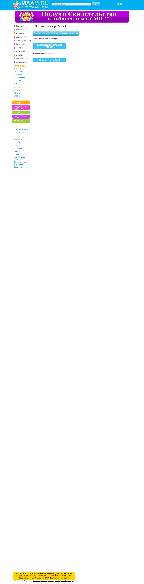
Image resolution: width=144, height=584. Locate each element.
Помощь (17, 145)
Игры (16, 84)
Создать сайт (20, 117)
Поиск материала (21, 129)
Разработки (18, 72)
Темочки (20, 48)
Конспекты (21, 44)
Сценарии (18, 75)
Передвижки (22, 59)
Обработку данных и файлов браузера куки (60, 581)
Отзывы (17, 151)
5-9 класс (17, 93)
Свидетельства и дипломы (21, 107)
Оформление (19, 78)
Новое (19, 30)
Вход (119, 4)
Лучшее (20, 33)
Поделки (17, 81)
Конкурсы (18, 102)
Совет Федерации (21, 167)
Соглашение (36, 581)
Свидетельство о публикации (21, 163)
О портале (18, 148)
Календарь (21, 62)
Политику (44, 581)
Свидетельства (23, 40)
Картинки (20, 51)
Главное (20, 26)
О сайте (17, 142)
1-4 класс (17, 90)
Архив (16, 154)
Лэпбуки (20, 55)
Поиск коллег (19, 132)
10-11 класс (18, 96)
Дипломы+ (21, 37)
